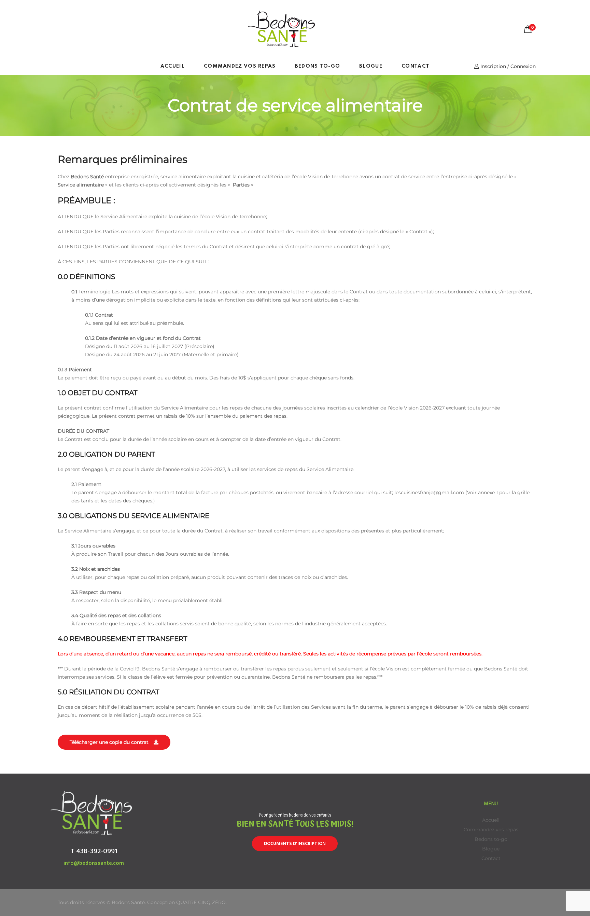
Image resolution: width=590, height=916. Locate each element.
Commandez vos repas (240, 66)
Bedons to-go (317, 66)
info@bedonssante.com (94, 863)
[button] (114, 742)
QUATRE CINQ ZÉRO (201, 902)
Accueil (172, 66)
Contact (416, 66)
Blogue (370, 66)
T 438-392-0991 (93, 851)
